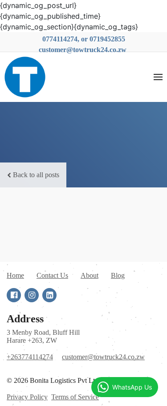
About (89, 275)
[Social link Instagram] (31, 295)
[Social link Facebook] (14, 295)
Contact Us (52, 275)
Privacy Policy (27, 397)
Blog (118, 275)
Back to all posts (36, 175)
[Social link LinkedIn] (49, 295)
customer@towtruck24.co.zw (103, 357)
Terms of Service (75, 397)
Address (25, 319)
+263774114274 (30, 357)
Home (15, 275)
